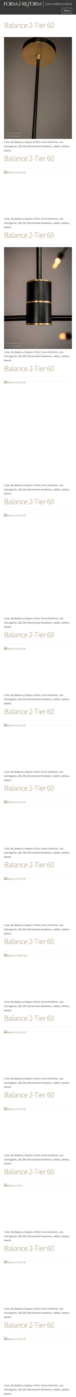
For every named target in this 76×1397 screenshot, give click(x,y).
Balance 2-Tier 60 (29, 25)
